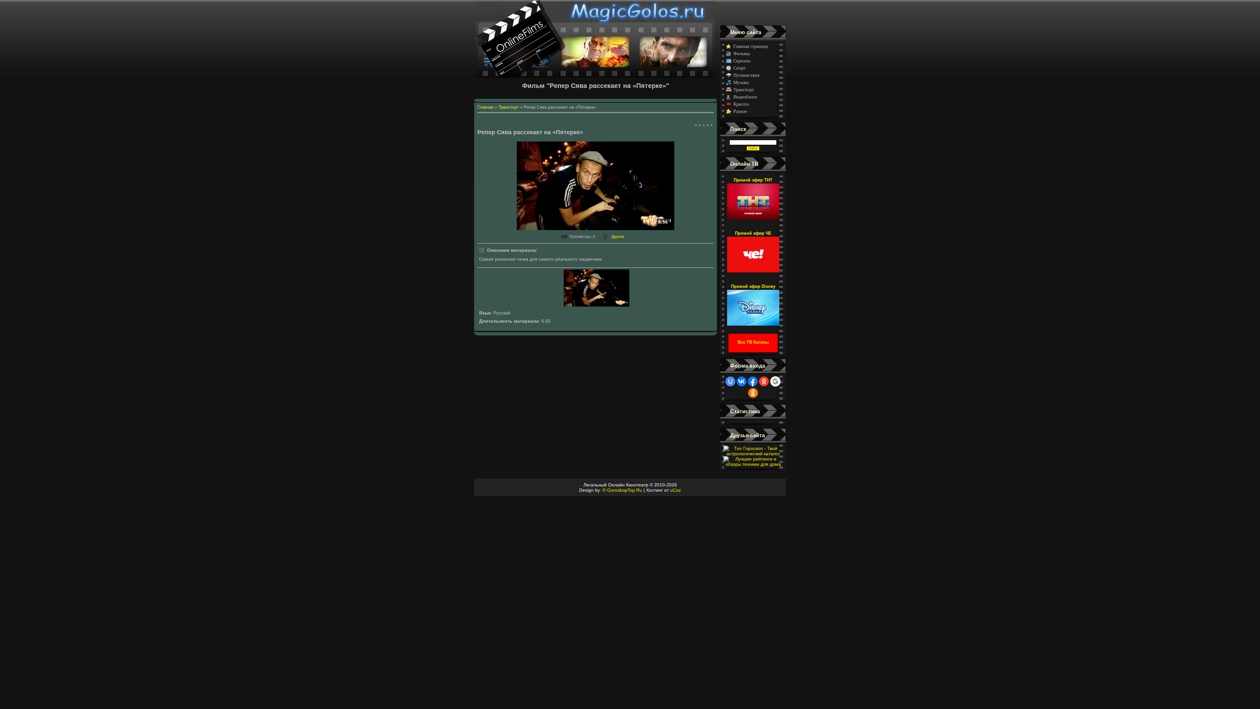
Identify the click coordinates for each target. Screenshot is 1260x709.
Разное (740, 111)
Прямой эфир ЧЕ (753, 233)
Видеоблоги (745, 97)
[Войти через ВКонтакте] (741, 381)
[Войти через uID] (730, 381)
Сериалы (741, 60)
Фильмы (741, 53)
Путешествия (746, 75)
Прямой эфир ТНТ (753, 180)
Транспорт (743, 89)
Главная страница (750, 46)
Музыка (741, 82)
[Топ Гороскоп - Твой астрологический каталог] (753, 453)
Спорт (739, 68)
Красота (741, 104)
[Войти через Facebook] (753, 381)
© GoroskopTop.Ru (622, 490)
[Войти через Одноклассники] (753, 393)
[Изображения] (596, 288)
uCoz (675, 490)
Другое (618, 236)
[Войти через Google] (775, 381)
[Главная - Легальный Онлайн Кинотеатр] (595, 12)
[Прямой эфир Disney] (753, 304)
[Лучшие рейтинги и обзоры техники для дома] (753, 464)
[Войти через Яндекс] (764, 381)
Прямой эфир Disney (753, 286)
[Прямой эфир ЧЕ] (753, 251)
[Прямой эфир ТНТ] (753, 198)
